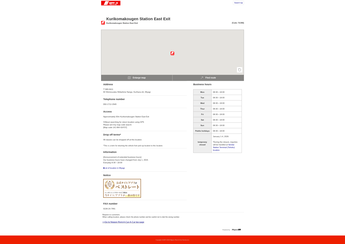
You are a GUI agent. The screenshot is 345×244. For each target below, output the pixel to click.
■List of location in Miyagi (114, 168)
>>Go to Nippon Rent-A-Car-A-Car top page (123, 222)
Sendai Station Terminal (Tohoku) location (224, 147)
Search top (238, 3)
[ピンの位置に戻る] (239, 70)
